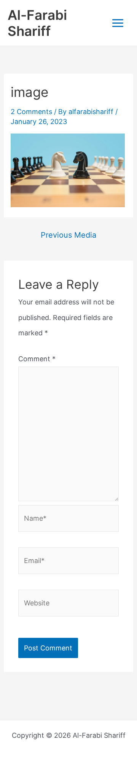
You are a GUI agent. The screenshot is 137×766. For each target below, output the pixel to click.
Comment (37, 359)
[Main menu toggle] (117, 23)
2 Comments (31, 112)
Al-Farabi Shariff (37, 23)
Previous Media (68, 235)
